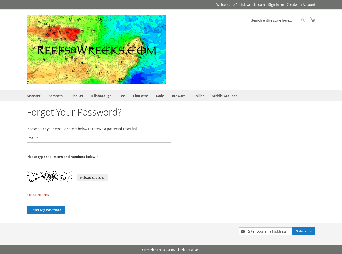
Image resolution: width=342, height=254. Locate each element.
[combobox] (278, 20)
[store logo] (96, 49)
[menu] (171, 95)
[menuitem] (34, 95)
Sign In (273, 4)
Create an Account (301, 4)
